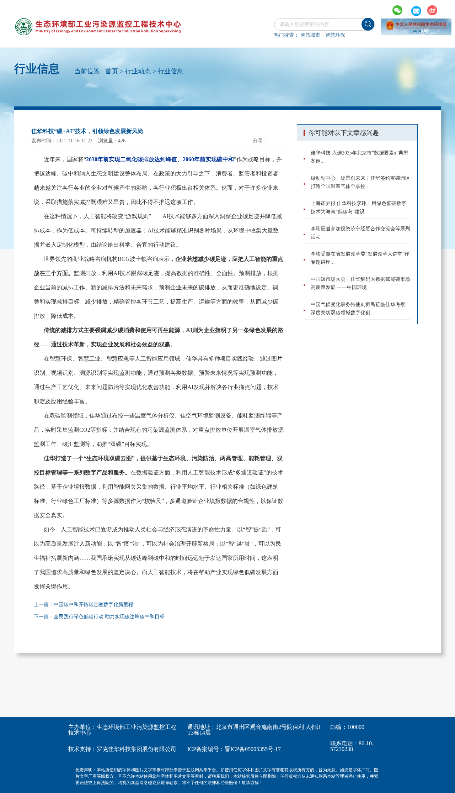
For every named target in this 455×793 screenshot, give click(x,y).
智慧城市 (310, 35)
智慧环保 (335, 35)
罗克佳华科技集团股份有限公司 (136, 749)
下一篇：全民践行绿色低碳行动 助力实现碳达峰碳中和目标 (99, 616)
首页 (111, 71)
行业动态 (138, 71)
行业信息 (170, 71)
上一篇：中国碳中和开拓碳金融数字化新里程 (83, 604)
